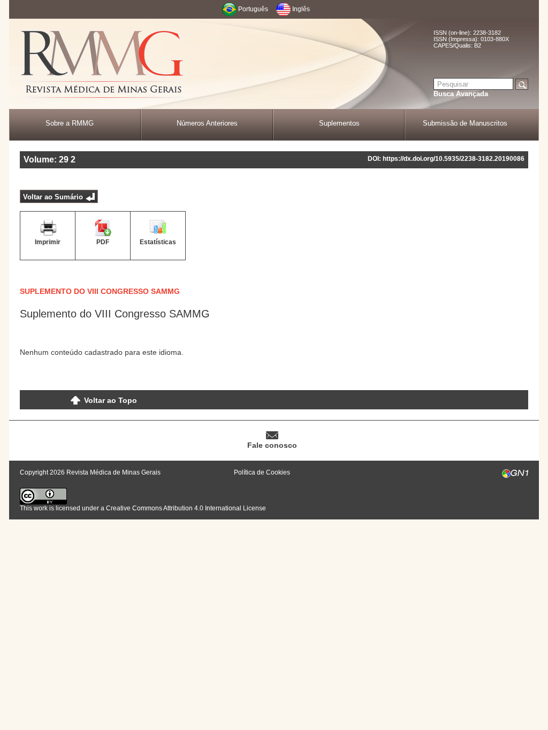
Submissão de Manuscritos (465, 123)
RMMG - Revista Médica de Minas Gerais (103, 64)
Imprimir (47, 242)
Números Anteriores (207, 123)
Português (253, 9)
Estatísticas (158, 242)
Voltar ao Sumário (53, 197)
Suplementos (339, 123)
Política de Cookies (262, 472)
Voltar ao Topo (110, 400)
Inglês (301, 9)
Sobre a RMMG (69, 123)
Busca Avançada (460, 94)
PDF (102, 242)
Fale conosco (272, 445)
